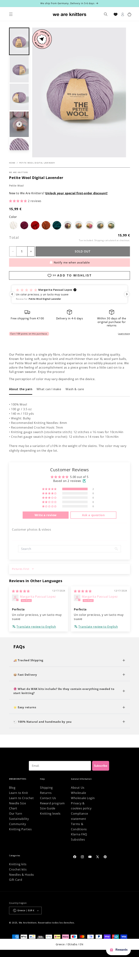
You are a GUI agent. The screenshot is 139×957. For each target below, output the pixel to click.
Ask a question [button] (93, 515)
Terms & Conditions (79, 826)
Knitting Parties (20, 829)
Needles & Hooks (21, 875)
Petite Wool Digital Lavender (37, 163)
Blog (12, 788)
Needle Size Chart (17, 805)
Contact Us (48, 798)
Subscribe (100, 766)
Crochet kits (18, 869)
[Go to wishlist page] (115, 14)
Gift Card (15, 880)
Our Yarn (15, 814)
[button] (19, 41)
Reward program (52, 803)
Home (12, 163)
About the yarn (20, 389)
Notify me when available (72, 262)
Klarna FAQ (79, 834)
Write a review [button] (46, 515)
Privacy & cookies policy (81, 805)
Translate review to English (36, 627)
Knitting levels (50, 814)
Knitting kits (18, 864)
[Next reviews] (127, 294)
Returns (46, 793)
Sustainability (19, 819)
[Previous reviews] (12, 294)
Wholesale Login (83, 798)
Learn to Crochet (21, 798)
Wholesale (78, 793)
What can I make (49, 389)
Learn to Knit (18, 793)
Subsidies (78, 839)
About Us (78, 788)
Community (17, 824)
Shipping (99, 240)
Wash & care (75, 389)
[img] (21, 591)
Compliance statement (79, 816)
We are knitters (18, 172)
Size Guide (47, 808)
